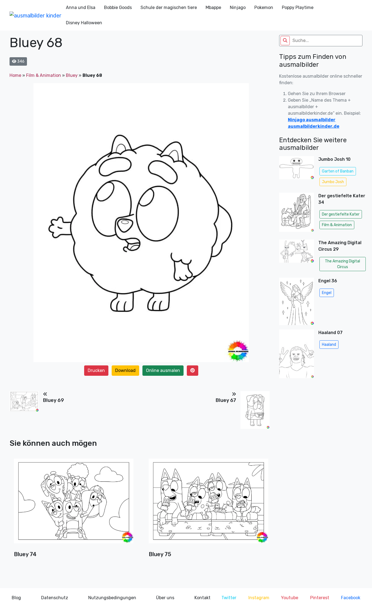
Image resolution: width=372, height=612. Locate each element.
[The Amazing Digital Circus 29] (296, 256)
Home (15, 75)
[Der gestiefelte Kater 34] (296, 214)
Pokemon (263, 7)
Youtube (289, 597)
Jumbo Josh (333, 182)
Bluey (72, 75)
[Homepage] (36, 15)
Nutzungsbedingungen (112, 597)
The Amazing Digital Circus (342, 264)
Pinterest (319, 597)
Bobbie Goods (118, 7)
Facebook (350, 597)
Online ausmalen (163, 370)
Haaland (329, 344)
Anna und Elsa (80, 7)
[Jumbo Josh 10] (296, 172)
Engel (326, 292)
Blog (16, 597)
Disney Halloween (84, 22)
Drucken (96, 370)
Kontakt (202, 597)
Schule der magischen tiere (169, 7)
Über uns (165, 597)
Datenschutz (54, 597)
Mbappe (213, 7)
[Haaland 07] (296, 355)
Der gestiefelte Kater (340, 214)
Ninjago (238, 7)
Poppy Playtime (297, 7)
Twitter (228, 597)
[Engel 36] (296, 301)
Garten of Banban (337, 171)
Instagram (258, 597)
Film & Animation (43, 75)
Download (125, 370)
